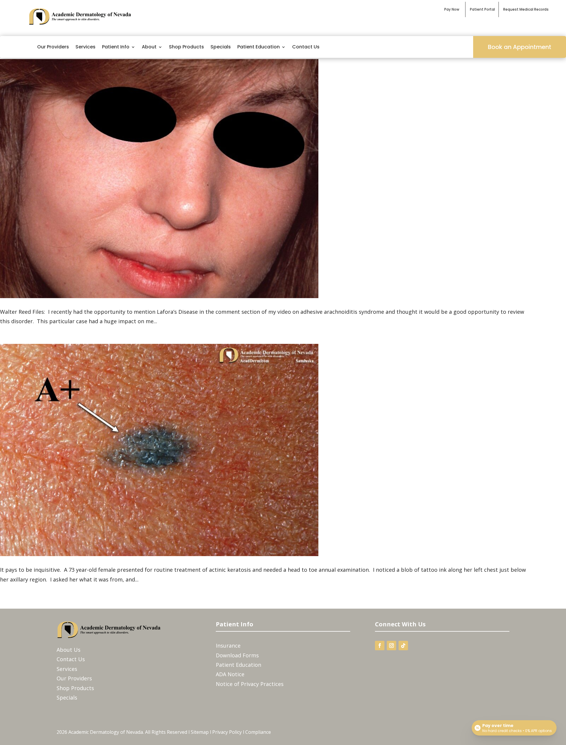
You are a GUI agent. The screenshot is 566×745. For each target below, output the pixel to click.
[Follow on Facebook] (379, 645)
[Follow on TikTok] (403, 645)
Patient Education (258, 46)
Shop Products (186, 46)
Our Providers (53, 46)
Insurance (228, 645)
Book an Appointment (519, 47)
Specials (220, 46)
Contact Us (306, 46)
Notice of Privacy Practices (250, 683)
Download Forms (237, 655)
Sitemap (200, 732)
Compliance (258, 732)
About (149, 46)
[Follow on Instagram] (391, 645)
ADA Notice (230, 674)
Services (85, 46)
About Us (68, 649)
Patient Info (115, 46)
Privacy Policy (227, 732)
